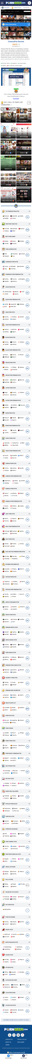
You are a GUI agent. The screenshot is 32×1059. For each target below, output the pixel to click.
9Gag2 (7, 136)
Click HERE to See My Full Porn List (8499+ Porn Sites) (16, 1020)
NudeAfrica (7, 168)
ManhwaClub (23, 136)
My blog (22, 1035)
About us (8, 1042)
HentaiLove (23, 152)
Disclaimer (20, 1042)
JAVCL (23, 168)
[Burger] (2, 3)
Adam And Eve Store (7, 200)
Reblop (7, 120)
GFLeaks (7, 152)
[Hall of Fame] (29, 102)
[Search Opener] (29, 3)
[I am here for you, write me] (14, 1035)
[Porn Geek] (15, 3)
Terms (7, 1045)
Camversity (23, 184)
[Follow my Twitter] (18, 1035)
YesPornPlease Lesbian (23, 200)
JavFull (7, 184)
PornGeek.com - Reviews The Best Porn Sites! (18, 1048)
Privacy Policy (22, 1039)
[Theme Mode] (9, 1035)
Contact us (8, 1039)
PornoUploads (23, 120)
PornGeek (16, 98)
